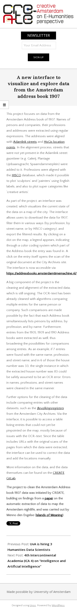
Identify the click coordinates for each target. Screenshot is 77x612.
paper (49, 498)
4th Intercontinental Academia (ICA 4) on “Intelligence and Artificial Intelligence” (36, 560)
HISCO (16, 175)
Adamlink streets (25, 142)
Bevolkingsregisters (50, 408)
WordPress (58, 605)
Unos (33, 605)
